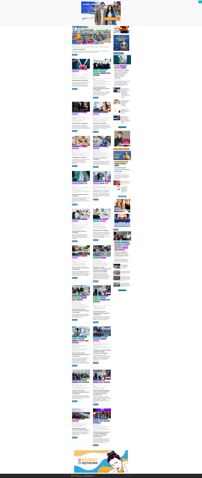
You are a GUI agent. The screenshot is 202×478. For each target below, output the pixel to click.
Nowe (103, 380)
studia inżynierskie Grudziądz (103, 227)
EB (79, 45)
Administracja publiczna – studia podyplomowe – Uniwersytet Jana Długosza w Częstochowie (125, 102)
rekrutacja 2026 (95, 71)
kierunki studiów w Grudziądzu (97, 426)
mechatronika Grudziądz (75, 347)
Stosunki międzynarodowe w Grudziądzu (80, 195)
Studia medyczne (95, 183)
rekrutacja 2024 (84, 380)
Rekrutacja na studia (96, 257)
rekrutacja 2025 (79, 349)
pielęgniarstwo (104, 186)
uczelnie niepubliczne (102, 427)
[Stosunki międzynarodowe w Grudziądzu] (81, 176)
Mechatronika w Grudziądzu (101, 230)
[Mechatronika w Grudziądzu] (102, 213)
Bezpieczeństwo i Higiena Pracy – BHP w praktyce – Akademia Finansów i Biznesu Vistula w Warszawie (121, 73)
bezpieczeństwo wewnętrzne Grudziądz (78, 264)
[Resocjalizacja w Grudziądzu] (81, 64)
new (103, 181)
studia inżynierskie (95, 227)
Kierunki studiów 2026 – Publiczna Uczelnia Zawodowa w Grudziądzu (80, 310)
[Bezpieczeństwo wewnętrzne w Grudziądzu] (81, 250)
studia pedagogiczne (75, 78)
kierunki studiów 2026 (101, 80)
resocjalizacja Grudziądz (76, 77)
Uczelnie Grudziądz (79, 299)
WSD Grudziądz (105, 428)
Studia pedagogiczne (75, 71)
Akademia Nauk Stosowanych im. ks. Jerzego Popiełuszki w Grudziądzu (83, 46)
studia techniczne (95, 228)
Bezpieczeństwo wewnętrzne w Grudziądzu (80, 268)
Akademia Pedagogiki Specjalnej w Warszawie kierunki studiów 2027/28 (121, 254)
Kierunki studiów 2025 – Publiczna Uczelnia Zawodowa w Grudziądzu (80, 354)
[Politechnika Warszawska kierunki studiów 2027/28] (116, 272)
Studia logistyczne (90, 43)
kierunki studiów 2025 (76, 345)
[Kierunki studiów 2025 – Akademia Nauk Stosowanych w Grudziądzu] (102, 290)
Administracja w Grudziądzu (80, 123)
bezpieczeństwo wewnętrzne (81, 263)
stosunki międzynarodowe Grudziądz (77, 190)
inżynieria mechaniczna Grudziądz (98, 152)
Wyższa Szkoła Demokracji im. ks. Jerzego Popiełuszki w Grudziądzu (101, 430)
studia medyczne (95, 121)
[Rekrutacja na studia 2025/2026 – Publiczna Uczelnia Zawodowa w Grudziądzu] (102, 331)
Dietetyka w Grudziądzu (99, 123)
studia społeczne (74, 191)
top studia (100, 47)
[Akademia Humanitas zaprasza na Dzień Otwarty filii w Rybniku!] (122, 155)
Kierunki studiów (95, 69)
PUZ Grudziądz (95, 226)
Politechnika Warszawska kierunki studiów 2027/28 (125, 272)
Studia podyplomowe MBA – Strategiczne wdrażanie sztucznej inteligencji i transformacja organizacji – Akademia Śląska (125, 119)
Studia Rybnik (117, 165)
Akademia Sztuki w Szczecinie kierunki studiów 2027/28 (124, 266)
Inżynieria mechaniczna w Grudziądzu (100, 158)
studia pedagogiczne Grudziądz (83, 78)
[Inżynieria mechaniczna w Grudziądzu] (102, 141)
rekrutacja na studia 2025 (75, 350)
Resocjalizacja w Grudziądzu (80, 80)
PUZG (99, 226)
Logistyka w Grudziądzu (78, 49)
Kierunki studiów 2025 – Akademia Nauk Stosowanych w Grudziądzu (101, 313)
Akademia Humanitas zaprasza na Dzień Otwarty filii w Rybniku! (122, 169)
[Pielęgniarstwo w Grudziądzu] (102, 176)
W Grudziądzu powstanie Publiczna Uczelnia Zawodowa (80, 429)
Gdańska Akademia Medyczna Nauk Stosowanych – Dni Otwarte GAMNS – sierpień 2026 (124, 189)
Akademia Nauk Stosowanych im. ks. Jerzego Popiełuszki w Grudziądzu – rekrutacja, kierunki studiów (101, 393)
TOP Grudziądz (97, 43)
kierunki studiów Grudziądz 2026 (106, 81)
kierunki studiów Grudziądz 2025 (76, 346)
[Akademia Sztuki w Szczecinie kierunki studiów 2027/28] (116, 267)
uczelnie (109, 84)
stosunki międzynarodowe (76, 189)
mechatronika (84, 346)
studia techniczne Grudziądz (103, 228)
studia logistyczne (86, 47)
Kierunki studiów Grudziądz (76, 43)
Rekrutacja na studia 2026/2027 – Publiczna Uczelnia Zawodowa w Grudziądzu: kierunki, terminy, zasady (102, 269)
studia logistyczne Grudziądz (94, 47)
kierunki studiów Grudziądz (103, 46)
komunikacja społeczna (75, 227)
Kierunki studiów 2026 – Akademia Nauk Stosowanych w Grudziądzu (101, 88)
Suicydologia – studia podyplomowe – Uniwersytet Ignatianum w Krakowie (125, 111)
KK (100, 303)
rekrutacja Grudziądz (102, 82)
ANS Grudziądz (96, 46)
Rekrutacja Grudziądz (102, 71)
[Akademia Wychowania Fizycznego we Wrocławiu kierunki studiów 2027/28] (116, 278)
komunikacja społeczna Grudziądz (84, 227)
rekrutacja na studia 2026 (103, 83)
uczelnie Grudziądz (96, 85)
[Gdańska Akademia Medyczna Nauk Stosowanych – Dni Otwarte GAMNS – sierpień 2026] (116, 190)
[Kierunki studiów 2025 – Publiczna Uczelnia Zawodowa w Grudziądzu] (81, 331)
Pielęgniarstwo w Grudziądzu (101, 191)
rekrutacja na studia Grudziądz (97, 84)
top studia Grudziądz (105, 47)
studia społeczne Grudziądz (82, 191)
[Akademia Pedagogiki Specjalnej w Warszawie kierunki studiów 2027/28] (122, 236)
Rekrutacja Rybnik (123, 163)
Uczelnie (73, 299)
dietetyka (99, 119)
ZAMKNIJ (200, 1)
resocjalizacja (88, 76)
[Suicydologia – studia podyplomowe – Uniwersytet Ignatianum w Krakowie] (116, 111)
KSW (102, 153)
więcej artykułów (122, 127)
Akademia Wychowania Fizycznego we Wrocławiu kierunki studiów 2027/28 (125, 277)
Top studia (101, 43)
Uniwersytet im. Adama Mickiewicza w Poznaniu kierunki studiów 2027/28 (125, 284)
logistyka (109, 46)
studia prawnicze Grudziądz (76, 121)
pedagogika (87, 153)
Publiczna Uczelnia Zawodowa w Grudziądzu (99, 262)
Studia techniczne (96, 148)
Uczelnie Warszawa (121, 249)
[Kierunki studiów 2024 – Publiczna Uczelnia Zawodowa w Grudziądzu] (81, 375)
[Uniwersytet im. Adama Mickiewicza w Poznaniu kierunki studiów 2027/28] (116, 285)
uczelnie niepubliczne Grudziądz (98, 428)
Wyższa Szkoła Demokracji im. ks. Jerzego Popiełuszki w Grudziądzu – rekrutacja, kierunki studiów (101, 434)
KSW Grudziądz (105, 153)
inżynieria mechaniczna (97, 151)
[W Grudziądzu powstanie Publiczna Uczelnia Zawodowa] (81, 413)
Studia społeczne (74, 183)
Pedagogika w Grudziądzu (79, 157)
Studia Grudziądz (84, 43)
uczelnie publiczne (81, 425)
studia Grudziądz (80, 47)
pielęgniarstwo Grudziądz (96, 187)
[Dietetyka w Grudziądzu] (102, 107)
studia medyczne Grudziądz (103, 121)
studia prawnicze (80, 120)
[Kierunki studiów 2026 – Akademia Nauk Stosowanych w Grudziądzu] (102, 64)
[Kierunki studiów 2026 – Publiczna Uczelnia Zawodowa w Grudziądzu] (81, 290)
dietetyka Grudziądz (105, 119)
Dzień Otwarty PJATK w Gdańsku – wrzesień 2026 (125, 182)
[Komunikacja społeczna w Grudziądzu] (81, 213)
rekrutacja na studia (96, 83)
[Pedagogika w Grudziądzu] (81, 141)
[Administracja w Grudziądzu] (81, 107)
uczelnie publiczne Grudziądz (76, 426)
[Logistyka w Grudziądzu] (91, 32)
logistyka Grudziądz (75, 47)
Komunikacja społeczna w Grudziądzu (79, 231)
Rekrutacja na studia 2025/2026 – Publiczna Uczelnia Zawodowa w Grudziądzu (102, 351)
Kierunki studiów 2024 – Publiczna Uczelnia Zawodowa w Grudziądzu (80, 392)
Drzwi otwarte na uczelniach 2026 (120, 161)
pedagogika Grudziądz (75, 154)
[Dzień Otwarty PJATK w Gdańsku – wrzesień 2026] (116, 183)
